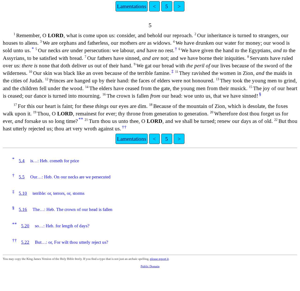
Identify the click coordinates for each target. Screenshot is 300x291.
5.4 (22, 160)
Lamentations (131, 6)
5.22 (25, 242)
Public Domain (150, 266)
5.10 (23, 193)
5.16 (23, 209)
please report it (159, 259)
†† (124, 127)
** (81, 119)
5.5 (22, 176)
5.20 (25, 225)
